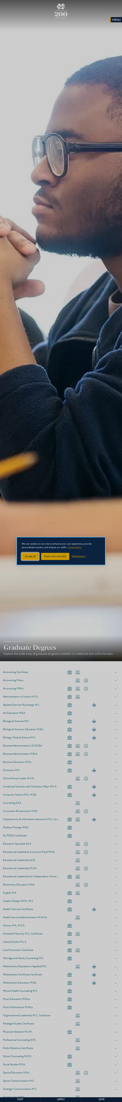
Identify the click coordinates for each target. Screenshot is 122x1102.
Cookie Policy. (75, 547)
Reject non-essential (55, 556)
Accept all (30, 556)
